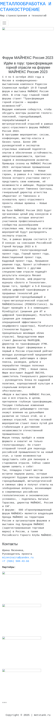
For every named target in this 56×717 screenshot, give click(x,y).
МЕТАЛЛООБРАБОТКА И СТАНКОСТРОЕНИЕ (25, 6)
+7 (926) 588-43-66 (15, 561)
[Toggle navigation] (4, 23)
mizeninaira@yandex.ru (18, 557)
